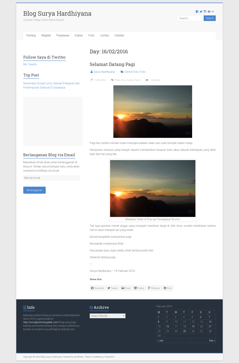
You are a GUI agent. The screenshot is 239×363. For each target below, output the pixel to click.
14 (210, 321)
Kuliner (79, 35)
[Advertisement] (53, 121)
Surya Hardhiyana (104, 71)
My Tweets (30, 64)
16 (167, 326)
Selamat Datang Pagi (112, 64)
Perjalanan (63, 35)
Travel (137, 80)
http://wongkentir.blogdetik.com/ (41, 322)
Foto (91, 35)
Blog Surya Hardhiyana (57, 13)
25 (184, 331)
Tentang (31, 35)
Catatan (119, 35)
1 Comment (154, 80)
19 (193, 326)
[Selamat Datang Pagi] (152, 87)
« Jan (160, 340)
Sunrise (129, 80)
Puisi (123, 80)
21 (210, 326)
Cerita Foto (131, 71)
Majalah (46, 35)
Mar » (212, 340)
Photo (117, 80)
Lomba (104, 35)
